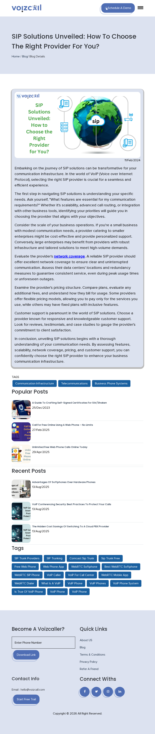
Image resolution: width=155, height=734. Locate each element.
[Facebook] (85, 692)
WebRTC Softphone (84, 566)
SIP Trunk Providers (27, 558)
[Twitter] (96, 692)
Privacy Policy (88, 661)
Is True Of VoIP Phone (29, 591)
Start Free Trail (26, 699)
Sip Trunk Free (110, 558)
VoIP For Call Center (81, 575)
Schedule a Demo (119, 7)
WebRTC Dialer (24, 583)
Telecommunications (74, 383)
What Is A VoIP (50, 583)
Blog (25, 56)
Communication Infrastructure (34, 383)
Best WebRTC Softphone (121, 566)
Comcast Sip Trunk (82, 558)
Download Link (26, 654)
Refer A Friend (89, 669)
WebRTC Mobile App (114, 575)
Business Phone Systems (111, 383)
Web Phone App (53, 566)
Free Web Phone (25, 566)
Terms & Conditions (92, 654)
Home (16, 56)
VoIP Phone (75, 583)
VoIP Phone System (126, 583)
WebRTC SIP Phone (27, 575)
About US (86, 640)
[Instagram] (108, 692)
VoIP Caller (54, 575)
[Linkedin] (120, 692)
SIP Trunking (54, 558)
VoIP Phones (98, 583)
